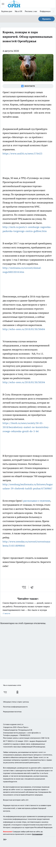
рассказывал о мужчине (36, 500)
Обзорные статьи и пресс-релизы (16, 702)
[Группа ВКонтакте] (28, 86)
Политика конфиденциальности (15, 707)
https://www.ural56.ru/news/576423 (22, 153)
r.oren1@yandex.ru (34, 733)
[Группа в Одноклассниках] (17, 692)
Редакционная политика (12, 712)
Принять (46, 19)
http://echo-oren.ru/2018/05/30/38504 (24, 382)
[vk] (24, 587)
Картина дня (6, 11)
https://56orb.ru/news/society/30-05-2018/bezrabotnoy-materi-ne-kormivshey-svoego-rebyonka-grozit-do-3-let (26, 427)
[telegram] (32, 587)
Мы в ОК (18, 11)
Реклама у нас (31, 11)
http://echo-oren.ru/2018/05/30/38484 (24, 329)
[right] (53, 11)
